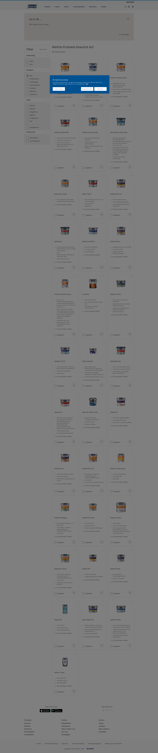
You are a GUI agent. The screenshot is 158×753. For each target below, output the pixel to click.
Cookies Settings (58, 89)
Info (87, 84)
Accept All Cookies (87, 89)
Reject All (100, 89)
